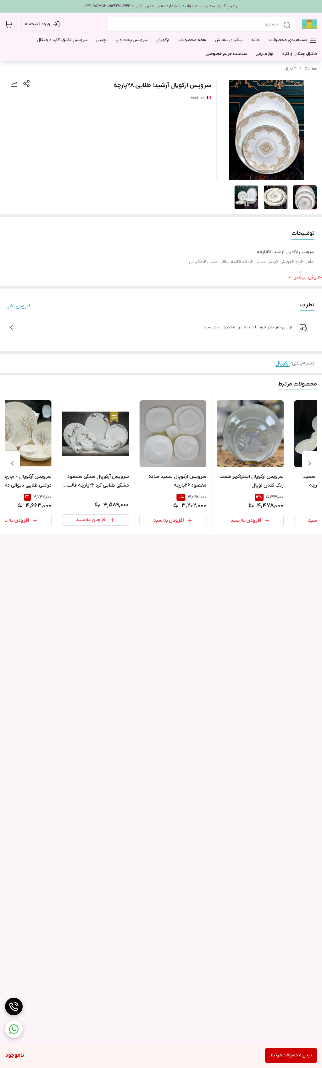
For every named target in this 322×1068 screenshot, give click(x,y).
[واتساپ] (14, 1029)
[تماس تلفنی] (14, 1006)
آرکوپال (290, 69)
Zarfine (311, 69)
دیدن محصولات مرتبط (291, 1055)
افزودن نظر (19, 306)
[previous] (309, 463)
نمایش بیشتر (308, 277)
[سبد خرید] (9, 24)
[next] (12, 463)
